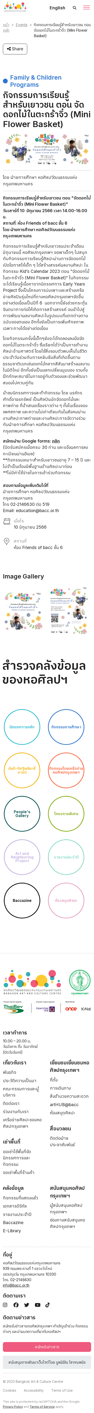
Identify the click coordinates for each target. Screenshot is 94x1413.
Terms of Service (42, 1406)
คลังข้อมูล (13, 1188)
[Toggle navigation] (87, 8)
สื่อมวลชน (60, 1129)
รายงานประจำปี (17, 1214)
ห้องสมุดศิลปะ (62, 1112)
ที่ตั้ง (54, 1079)
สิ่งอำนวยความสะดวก (69, 1096)
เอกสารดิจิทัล (15, 1206)
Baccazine (13, 1222)
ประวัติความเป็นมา (19, 1080)
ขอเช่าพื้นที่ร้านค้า (18, 1172)
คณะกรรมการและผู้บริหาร (21, 1092)
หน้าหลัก (6, 28)
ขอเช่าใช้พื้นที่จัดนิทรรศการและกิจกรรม (17, 1158)
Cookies (9, 1390)
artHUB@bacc (64, 1104)
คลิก (56, 441)
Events (21, 25)
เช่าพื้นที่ (11, 1142)
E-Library (12, 1230)
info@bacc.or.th (16, 1285)
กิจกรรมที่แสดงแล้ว (20, 1197)
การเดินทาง (60, 1088)
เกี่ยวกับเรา (14, 1063)
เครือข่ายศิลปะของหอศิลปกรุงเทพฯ (22, 1122)
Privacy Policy (13, 1406)
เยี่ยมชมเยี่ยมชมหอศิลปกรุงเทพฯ (69, 1066)
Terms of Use (62, 1390)
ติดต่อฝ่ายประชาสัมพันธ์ (62, 1141)
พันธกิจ (9, 1072)
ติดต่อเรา (11, 1103)
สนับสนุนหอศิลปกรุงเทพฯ (67, 1192)
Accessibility (34, 1390)
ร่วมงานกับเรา (16, 1111)
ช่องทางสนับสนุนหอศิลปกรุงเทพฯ (67, 1223)
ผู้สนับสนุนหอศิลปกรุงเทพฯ (66, 1208)
